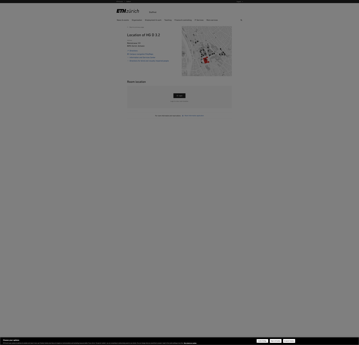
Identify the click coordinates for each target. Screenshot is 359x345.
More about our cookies (190, 343)
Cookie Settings (262, 341)
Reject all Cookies (275, 341)
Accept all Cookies (289, 341)
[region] (179, 341)
